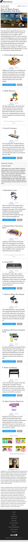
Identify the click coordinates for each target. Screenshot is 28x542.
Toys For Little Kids (5, 7)
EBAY (20, 84)
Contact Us (14, 531)
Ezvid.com (14, 525)
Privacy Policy (14, 516)
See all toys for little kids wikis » (17, 453)
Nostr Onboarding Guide (14, 527)
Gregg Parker (17, 469)
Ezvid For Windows (14, 523)
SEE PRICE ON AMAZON (9, 84)
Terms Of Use (14, 518)
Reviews (7, 5)
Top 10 (19, 29)
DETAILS (16, 67)
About (14, 514)
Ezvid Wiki (3, 5)
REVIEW (11, 67)
